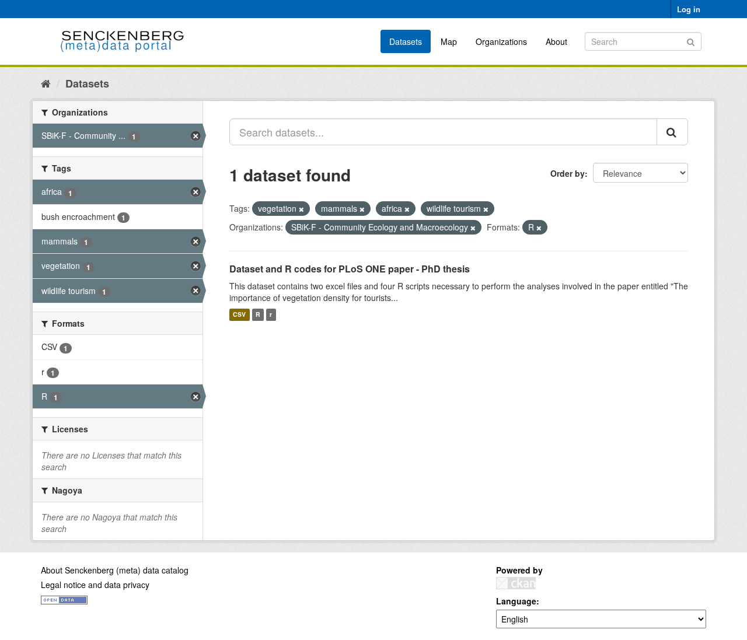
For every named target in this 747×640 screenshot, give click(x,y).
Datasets (405, 41)
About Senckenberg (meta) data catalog (115, 570)
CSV (239, 314)
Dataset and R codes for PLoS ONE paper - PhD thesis (349, 268)
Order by (567, 173)
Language (516, 601)
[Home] (46, 82)
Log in (688, 9)
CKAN (516, 583)
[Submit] (691, 41)
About (556, 41)
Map (449, 41)
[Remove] (301, 209)
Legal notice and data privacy (95, 584)
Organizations (501, 41)
